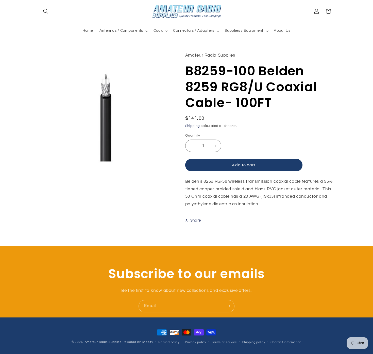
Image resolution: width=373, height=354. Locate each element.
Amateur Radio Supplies (103, 342)
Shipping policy (253, 342)
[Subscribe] (228, 306)
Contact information (285, 342)
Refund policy (169, 342)
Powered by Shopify (138, 342)
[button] (46, 11)
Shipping (192, 126)
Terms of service (224, 342)
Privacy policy (195, 342)
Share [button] (195, 220)
